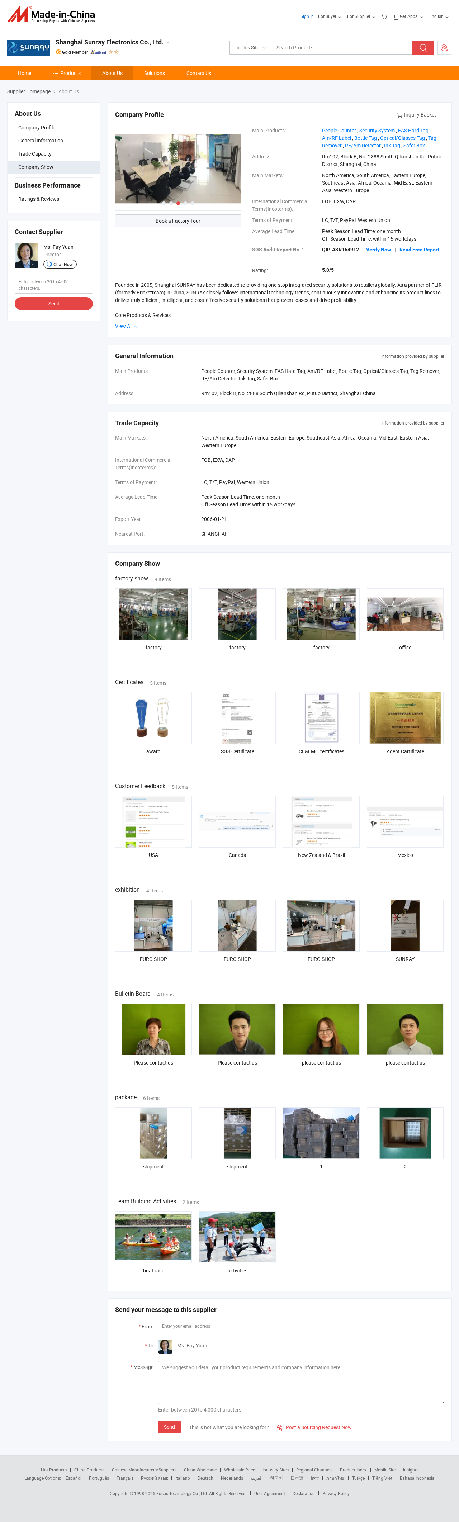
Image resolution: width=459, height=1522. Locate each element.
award (153, 751)
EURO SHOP (153, 959)
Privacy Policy (336, 1493)
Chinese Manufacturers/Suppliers (144, 1470)
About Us (112, 73)
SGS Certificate (237, 751)
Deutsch (205, 1478)
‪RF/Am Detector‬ (363, 145)
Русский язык (154, 1478)
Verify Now (378, 249)
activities (237, 1270)
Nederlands (232, 1478)
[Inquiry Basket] (385, 16)
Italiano (182, 1478)
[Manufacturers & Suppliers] (53, 14)
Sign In (307, 16)
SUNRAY (405, 959)
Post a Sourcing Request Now (314, 1427)
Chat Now (63, 264)
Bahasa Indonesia (417, 1478)
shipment (153, 1166)
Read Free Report (419, 249)
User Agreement (269, 1493)
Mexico (405, 855)
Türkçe (358, 1478)
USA (153, 855)
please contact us (321, 1062)
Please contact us (153, 1062)
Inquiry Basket (420, 114)
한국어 (276, 1478)
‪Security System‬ (377, 130)
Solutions (154, 73)
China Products (89, 1470)
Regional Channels (314, 1470)
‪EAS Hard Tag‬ (413, 130)
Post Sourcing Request (444, 48)
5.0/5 (328, 270)
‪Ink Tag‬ (392, 145)
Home (24, 73)
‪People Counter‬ (339, 130)
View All (124, 326)
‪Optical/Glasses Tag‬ (402, 137)
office (405, 647)
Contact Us (198, 73)
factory (154, 647)
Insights (410, 1470)
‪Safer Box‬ (414, 145)
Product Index (353, 1470)
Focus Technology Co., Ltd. (182, 1493)
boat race (153, 1270)
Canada (237, 855)
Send (54, 303)
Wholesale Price (239, 1470)
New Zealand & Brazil (321, 855)
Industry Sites (275, 1470)
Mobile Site (385, 1470)
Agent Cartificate (405, 751)
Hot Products (54, 1470)
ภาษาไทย (335, 1478)
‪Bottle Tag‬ (365, 137)
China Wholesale (200, 1470)
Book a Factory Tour (178, 220)
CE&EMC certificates (321, 751)
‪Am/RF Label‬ (336, 137)
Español (73, 1478)
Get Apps (408, 16)
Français (125, 1478)
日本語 (296, 1478)
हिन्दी (315, 1478)
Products (70, 73)
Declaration (304, 1493)
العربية (256, 1478)
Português (99, 1478)
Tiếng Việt (382, 1478)
